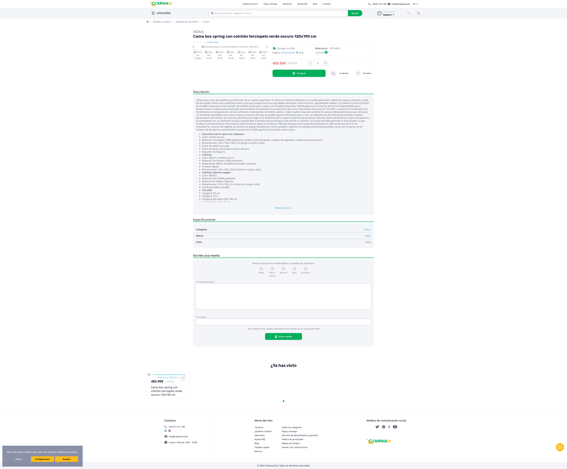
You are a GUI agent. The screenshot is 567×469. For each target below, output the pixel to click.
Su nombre (201, 317)
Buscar (355, 13)
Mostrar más (282, 207)
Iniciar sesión (389, 11)
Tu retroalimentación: (206, 282)
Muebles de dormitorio (187, 21)
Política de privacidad (292, 439)
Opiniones (287, 4)
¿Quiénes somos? (250, 4)
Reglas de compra (291, 443)
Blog (315, 4)
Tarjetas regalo (262, 447)
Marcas (258, 451)
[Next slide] (266, 46)
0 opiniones (213, 42)
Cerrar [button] (19, 459)
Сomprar (301, 73)
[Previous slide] (193, 46)
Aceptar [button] (66, 459)
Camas (206, 21)
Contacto (327, 4)
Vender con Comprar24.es (295, 447)
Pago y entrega (270, 4)
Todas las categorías (292, 427)
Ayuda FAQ (302, 4)
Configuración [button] (42, 459)
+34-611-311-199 (379, 4)
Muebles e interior (162, 21)
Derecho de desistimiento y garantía (300, 435)
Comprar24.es (288, 52)
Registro (387, 14)
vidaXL (198, 31)
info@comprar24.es (401, 4)
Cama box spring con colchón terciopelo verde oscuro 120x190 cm (166, 390)
